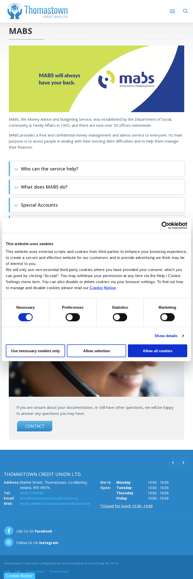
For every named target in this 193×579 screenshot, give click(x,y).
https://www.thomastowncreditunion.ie (55, 503)
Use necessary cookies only (35, 351)
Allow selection (96, 351)
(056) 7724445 (31, 493)
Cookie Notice (103, 288)
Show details (166, 335)
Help (7, 571)
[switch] (73, 317)
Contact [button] (34, 426)
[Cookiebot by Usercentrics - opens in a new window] (165, 225)
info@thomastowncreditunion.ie (49, 498)
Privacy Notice (59, 571)
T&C (18, 571)
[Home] (38, 11)
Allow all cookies (157, 351)
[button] (186, 12)
